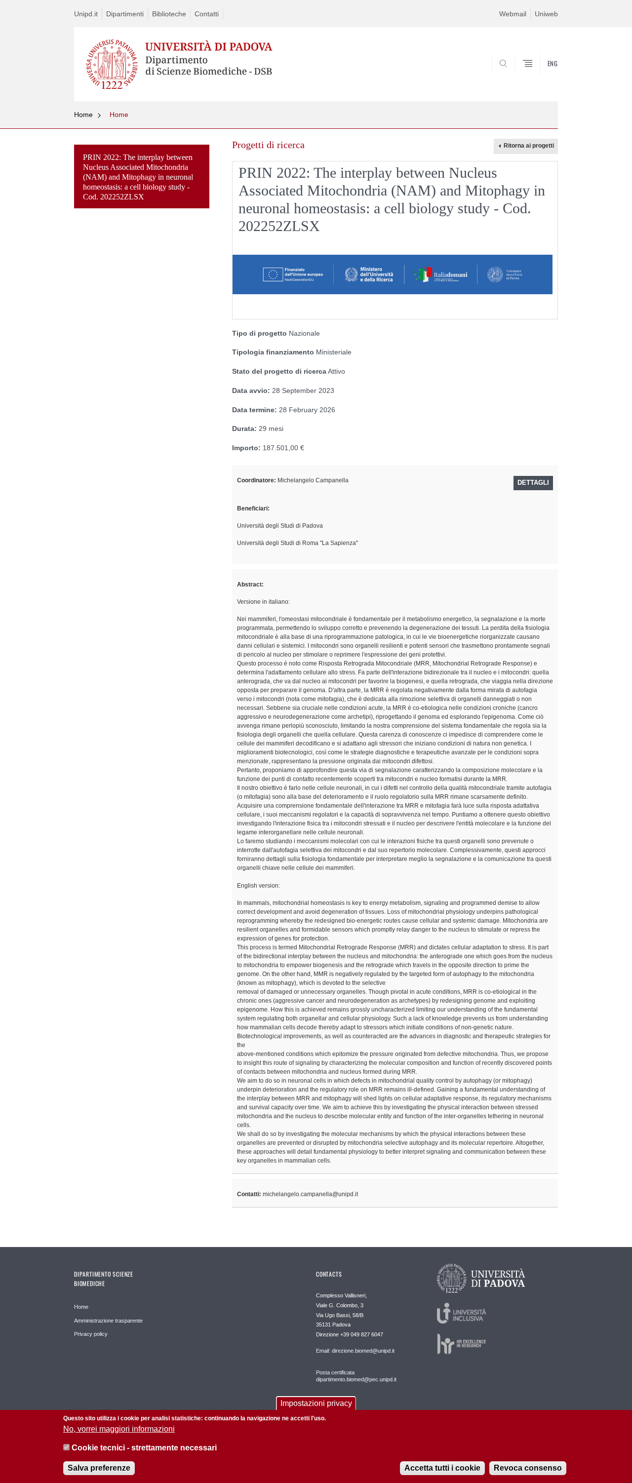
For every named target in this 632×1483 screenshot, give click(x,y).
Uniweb (546, 14)
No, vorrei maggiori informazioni (119, 1428)
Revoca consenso (528, 1468)
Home (83, 114)
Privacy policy (91, 1334)
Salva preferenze (99, 1468)
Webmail (512, 14)
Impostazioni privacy (316, 1403)
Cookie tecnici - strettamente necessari (144, 1448)
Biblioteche (169, 14)
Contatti (207, 14)
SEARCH (540, 77)
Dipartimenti (125, 14)
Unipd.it (86, 14)
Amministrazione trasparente (108, 1321)
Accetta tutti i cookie (442, 1468)
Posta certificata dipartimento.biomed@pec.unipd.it (356, 1375)
